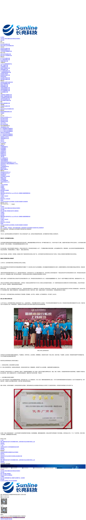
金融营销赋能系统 (26, 193)
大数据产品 (13, 477)
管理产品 (18, 477)
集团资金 (16, 210)
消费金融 (9, 210)
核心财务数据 (11, 201)
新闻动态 (14, 38)
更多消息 (2, 479)
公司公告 (2, 201)
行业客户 (2, 195)
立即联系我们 (59, 467)
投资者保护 (25, 201)
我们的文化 (2, 198)
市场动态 (10, 227)
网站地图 (10, 518)
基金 (6, 210)
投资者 (1, 200)
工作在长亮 (7, 198)
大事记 (5, 38)
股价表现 (6, 201)
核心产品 (2, 477)
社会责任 (6, 480)
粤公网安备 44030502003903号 (18, 517)
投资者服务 (20, 201)
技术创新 (2, 191)
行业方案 (2, 40)
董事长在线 (9, 38)
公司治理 (16, 201)
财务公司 (2, 475)
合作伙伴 (2, 194)
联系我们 (18, 38)
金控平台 (13, 210)
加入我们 (2, 480)
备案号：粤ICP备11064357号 (6, 517)
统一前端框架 (20, 193)
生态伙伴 (6, 195)
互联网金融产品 (7, 477)
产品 (1, 213)
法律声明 (2, 518)
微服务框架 (2, 193)
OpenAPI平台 (14, 193)
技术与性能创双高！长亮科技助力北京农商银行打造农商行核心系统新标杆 (28, 227)
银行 (1, 210)
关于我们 (2, 37)
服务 (3, 213)
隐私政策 (6, 518)
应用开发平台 (8, 193)
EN (1, 205)
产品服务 (2, 113)
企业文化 (2, 197)
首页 (1, 227)
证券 (3, 210)
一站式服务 (22, 477)
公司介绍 (2, 38)
